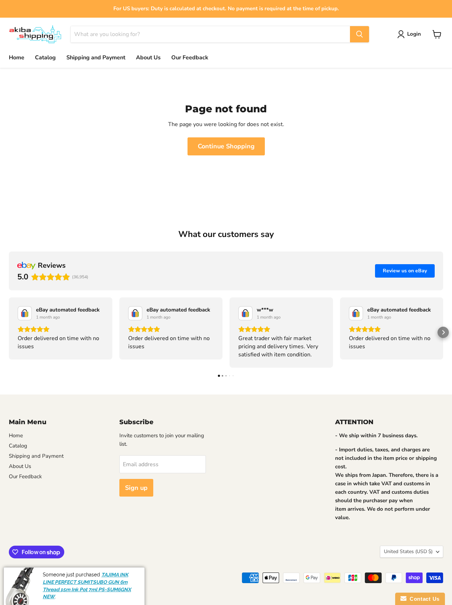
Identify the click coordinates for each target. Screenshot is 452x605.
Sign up (136, 488)
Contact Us (423, 599)
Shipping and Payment (95, 57)
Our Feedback (189, 57)
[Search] (359, 34)
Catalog (45, 57)
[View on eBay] (25, 313)
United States (408, 551)
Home (16, 57)
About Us (148, 57)
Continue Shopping (226, 146)
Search (16, 575)
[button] (8, 332)
